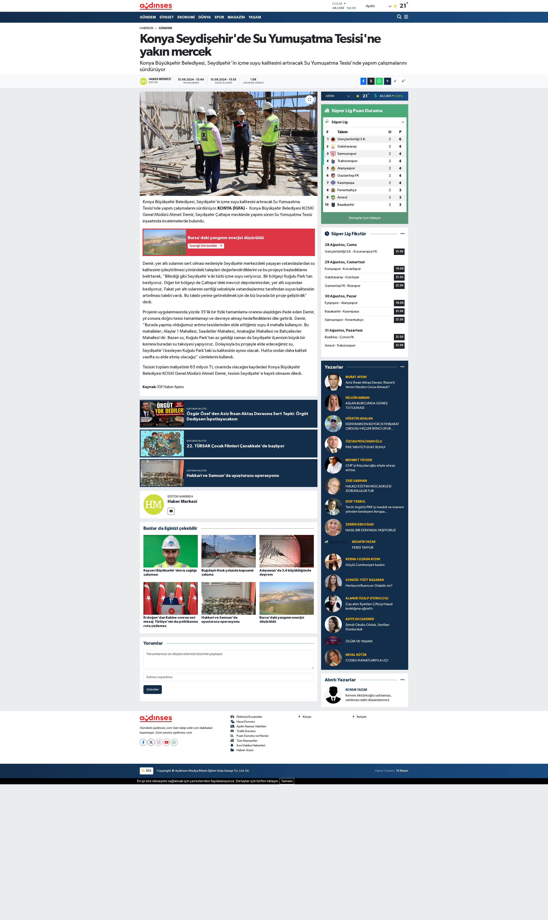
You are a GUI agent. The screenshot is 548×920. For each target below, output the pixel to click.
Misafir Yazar (363, 541)
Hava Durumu (246, 721)
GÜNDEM (148, 17)
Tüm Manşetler (247, 740)
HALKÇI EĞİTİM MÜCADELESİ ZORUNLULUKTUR (368, 489)
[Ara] (399, 17)
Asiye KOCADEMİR (359, 619)
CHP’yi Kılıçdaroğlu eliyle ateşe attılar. (370, 468)
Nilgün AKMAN (357, 397)
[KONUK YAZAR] (333, 695)
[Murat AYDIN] (333, 382)
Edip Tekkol (355, 501)
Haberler (146, 28)
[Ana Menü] (405, 17)
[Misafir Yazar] (336, 542)
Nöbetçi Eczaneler (249, 716)
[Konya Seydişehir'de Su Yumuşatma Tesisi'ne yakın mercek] (229, 144)
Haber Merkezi (182, 501)
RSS (148, 770)
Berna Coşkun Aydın (362, 559)
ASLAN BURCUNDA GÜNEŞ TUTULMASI (366, 406)
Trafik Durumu (246, 731)
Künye (307, 716)
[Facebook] (143, 742)
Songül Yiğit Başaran (364, 580)
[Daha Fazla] (387, 81)
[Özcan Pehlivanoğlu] (333, 444)
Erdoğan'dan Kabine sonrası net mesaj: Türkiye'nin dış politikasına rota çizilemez (170, 621)
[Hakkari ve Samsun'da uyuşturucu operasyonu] (228, 598)
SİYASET (166, 17)
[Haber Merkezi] (153, 504)
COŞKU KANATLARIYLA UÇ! (366, 660)
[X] (151, 742)
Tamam (287, 781)
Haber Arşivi (245, 750)
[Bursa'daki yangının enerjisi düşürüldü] (286, 598)
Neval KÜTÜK (355, 655)
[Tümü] (403, 367)
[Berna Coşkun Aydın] (333, 562)
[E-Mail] (171, 511)
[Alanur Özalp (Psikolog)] (333, 603)
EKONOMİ (186, 17)
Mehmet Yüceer (358, 460)
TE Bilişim (402, 770)
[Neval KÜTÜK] (333, 657)
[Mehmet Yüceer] (333, 465)
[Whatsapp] (174, 742)
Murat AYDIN (355, 377)
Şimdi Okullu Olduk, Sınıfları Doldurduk (367, 627)
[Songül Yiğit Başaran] (333, 583)
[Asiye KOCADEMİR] (333, 624)
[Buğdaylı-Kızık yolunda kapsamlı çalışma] (228, 551)
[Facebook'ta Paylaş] (363, 81)
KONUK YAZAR (356, 689)
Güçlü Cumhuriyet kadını (365, 565)
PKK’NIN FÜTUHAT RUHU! (365, 447)
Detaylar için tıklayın (365, 218)
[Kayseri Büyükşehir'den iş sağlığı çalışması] (170, 551)
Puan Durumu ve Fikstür (253, 735)
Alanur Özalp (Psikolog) (366, 598)
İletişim (361, 716)
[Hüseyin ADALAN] (333, 423)
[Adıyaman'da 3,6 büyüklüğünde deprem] (286, 551)
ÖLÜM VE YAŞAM (358, 641)
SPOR (219, 17)
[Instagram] (158, 742)
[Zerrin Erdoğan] (333, 527)
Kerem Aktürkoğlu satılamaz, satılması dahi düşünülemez (368, 698)
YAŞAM (255, 17)
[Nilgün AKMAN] (333, 403)
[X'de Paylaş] (371, 81)
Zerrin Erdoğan (359, 524)
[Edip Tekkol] (333, 506)
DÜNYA (204, 17)
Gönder (152, 689)
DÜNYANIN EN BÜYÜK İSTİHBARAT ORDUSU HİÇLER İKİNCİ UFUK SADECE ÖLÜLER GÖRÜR (372, 426)
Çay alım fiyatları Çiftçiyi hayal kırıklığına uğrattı (369, 606)
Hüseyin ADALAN (359, 418)
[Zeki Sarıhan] (333, 486)
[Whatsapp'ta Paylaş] (379, 81)
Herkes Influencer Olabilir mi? (369, 586)
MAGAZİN (236, 17)
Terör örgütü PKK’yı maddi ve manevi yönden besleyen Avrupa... (374, 509)
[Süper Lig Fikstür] (403, 234)
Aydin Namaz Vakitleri (251, 726)
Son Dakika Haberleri (251, 745)
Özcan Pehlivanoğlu (363, 441)
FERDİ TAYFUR (362, 547)
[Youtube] (166, 742)
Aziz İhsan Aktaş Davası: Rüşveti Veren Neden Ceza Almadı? (370, 385)
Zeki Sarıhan (356, 480)
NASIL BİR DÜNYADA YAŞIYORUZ (370, 530)
